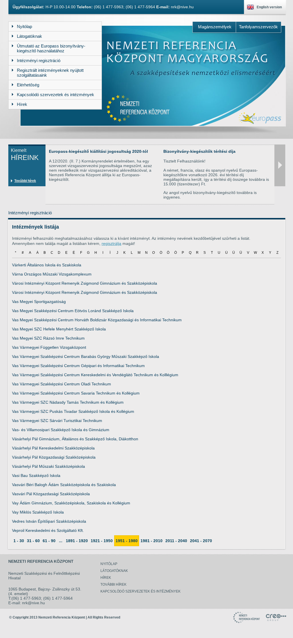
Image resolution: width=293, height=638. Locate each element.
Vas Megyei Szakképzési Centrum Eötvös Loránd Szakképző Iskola (73, 310)
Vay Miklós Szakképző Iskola (38, 512)
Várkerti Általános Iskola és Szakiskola (46, 265)
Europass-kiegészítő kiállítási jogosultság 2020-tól (98, 151)
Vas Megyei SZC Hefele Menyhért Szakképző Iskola (59, 329)
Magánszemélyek (214, 26)
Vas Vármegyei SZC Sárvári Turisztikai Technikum (57, 420)
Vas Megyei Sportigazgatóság (39, 301)
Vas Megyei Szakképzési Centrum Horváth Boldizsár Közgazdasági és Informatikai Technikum (97, 320)
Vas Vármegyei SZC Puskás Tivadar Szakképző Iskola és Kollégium (73, 411)
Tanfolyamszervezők (258, 26)
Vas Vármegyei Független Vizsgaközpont (49, 347)
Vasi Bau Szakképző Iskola (36, 475)
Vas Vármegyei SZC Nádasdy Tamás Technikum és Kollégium (68, 402)
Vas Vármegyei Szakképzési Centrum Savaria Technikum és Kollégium (76, 393)
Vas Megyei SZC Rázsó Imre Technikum (48, 338)
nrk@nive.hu (182, 7)
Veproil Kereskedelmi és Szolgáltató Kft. (48, 530)
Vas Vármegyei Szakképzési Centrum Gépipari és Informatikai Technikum (78, 365)
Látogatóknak (114, 571)
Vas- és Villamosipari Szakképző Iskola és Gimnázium (60, 429)
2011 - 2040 (176, 540)
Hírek (105, 578)
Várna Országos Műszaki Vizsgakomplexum (52, 274)
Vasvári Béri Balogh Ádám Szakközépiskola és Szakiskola (64, 484)
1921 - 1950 (102, 540)
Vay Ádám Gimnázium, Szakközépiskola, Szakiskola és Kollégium (71, 503)
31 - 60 (33, 540)
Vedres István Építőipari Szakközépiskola (49, 521)
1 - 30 (18, 540)
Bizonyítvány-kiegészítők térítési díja (199, 151)
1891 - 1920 (77, 540)
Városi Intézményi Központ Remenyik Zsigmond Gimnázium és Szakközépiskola (84, 283)
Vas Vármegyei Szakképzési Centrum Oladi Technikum (61, 384)
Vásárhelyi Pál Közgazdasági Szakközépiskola (54, 457)
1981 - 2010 (151, 540)
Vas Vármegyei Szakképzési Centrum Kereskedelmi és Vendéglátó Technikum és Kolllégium (95, 375)
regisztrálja (111, 243)
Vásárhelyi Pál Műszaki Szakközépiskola (48, 466)
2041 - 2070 (201, 540)
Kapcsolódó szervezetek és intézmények (140, 591)
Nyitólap (108, 564)
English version (269, 7)
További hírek (25, 181)
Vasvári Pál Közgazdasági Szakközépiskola (51, 494)
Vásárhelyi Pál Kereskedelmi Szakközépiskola (53, 448)
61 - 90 (49, 540)
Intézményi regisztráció (30, 212)
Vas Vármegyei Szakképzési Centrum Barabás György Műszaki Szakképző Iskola (85, 356)
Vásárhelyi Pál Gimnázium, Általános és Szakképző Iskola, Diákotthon (75, 439)
